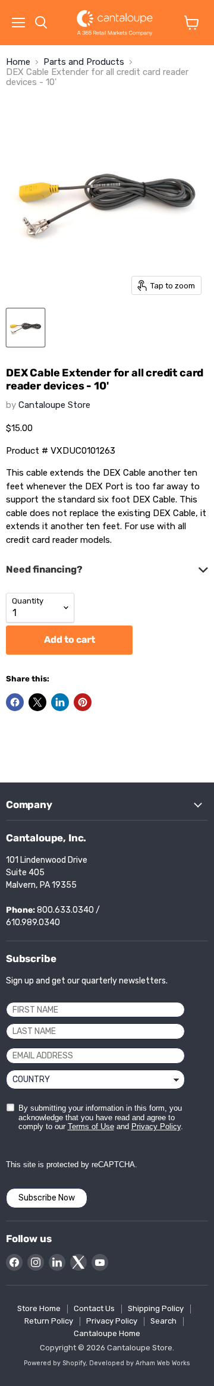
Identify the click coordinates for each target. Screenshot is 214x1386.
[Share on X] (37, 702)
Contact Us (94, 1308)
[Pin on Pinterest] (83, 702)
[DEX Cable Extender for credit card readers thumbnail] (26, 328)
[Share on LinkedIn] (60, 702)
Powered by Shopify (55, 1363)
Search (163, 1320)
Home (18, 62)
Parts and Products (83, 62)
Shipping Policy (156, 1308)
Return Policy (48, 1320)
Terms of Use (91, 1126)
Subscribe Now (46, 1198)
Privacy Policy (156, 1126)
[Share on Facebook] (15, 702)
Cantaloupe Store (54, 405)
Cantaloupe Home (107, 1333)
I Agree (42, 732)
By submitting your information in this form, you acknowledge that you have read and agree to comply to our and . (100, 1117)
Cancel (93, 732)
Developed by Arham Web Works (139, 1363)
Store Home (39, 1308)
